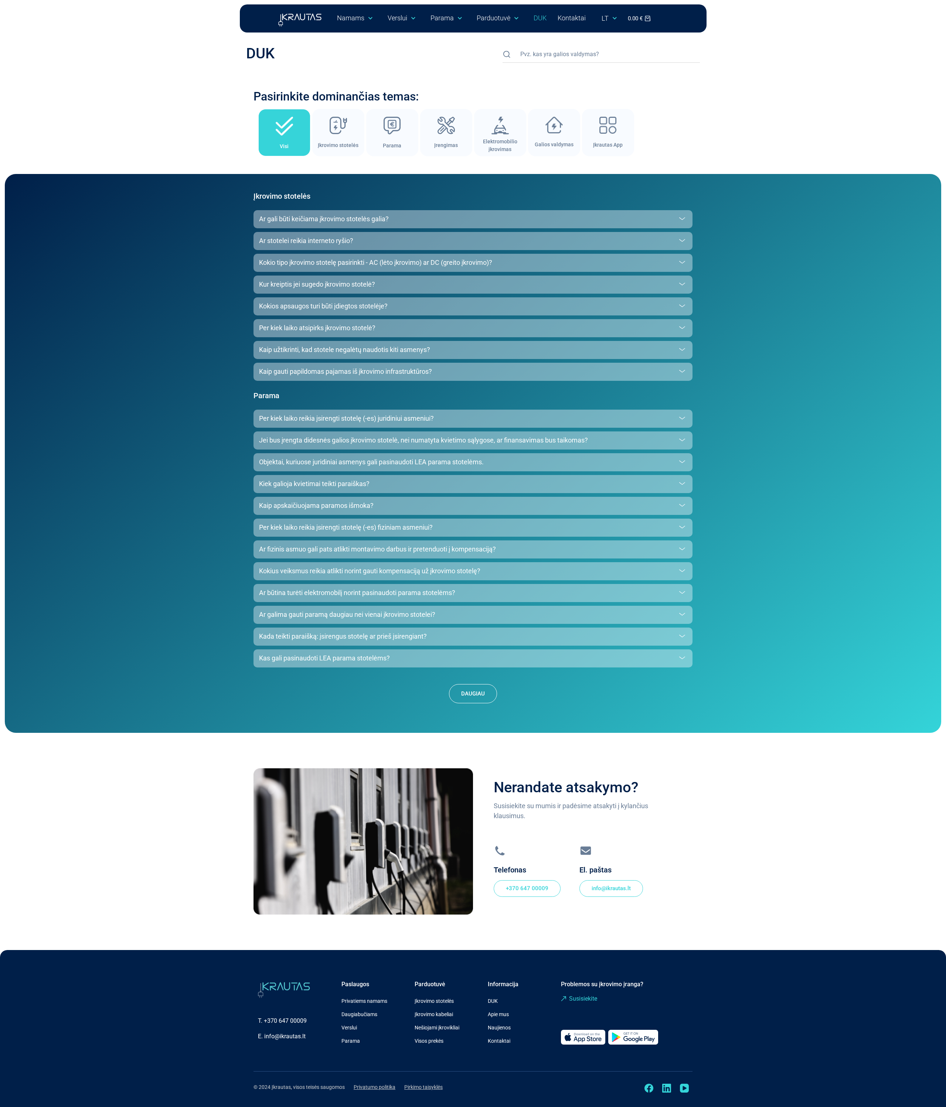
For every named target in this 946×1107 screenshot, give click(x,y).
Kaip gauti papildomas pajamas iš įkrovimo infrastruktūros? (345, 371)
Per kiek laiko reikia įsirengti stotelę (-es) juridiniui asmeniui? (346, 418)
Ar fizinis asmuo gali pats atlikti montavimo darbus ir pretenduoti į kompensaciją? (377, 549)
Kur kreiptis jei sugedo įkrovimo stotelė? (317, 284)
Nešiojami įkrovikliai (437, 1028)
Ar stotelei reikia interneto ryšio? (306, 241)
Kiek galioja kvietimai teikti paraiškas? (314, 484)
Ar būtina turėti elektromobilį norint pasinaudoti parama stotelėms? (357, 593)
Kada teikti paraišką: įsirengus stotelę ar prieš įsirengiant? (343, 636)
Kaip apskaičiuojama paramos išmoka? (316, 505)
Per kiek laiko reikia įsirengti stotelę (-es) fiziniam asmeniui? (346, 527)
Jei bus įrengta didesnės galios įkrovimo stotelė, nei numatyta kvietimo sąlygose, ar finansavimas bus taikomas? (423, 440)
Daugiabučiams (359, 1014)
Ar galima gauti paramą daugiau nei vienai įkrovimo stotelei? (347, 614)
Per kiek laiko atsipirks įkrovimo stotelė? (317, 328)
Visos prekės (429, 1041)
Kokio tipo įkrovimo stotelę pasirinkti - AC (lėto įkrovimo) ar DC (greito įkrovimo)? (375, 262)
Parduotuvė (493, 18)
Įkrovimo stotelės (434, 1001)
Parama (442, 18)
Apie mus (498, 1014)
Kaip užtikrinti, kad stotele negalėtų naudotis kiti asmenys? (344, 349)
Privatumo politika (374, 1087)
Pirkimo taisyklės (423, 1087)
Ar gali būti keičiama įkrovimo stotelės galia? (324, 219)
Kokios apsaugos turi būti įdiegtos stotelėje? (323, 306)
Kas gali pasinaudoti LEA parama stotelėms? (324, 658)
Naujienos (499, 1028)
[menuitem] (611, 18)
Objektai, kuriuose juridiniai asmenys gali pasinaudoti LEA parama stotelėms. (371, 462)
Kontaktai (572, 18)
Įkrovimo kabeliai (434, 1014)
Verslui (397, 18)
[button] (473, 219)
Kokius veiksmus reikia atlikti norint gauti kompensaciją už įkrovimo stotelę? (369, 571)
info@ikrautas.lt (285, 1036)
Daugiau (473, 693)
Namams (350, 18)
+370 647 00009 (285, 1020)
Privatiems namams (364, 1001)
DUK (540, 18)
